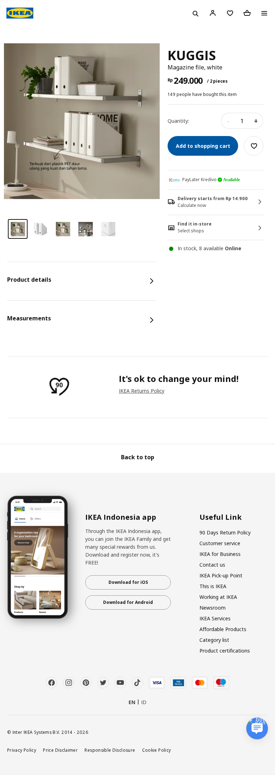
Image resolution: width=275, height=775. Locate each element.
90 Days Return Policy (225, 532)
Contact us (212, 564)
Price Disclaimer (60, 750)
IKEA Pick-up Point (220, 575)
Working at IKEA (218, 597)
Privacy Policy (21, 750)
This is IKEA (212, 586)
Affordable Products (222, 629)
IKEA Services (215, 618)
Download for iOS (128, 582)
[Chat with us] (257, 728)
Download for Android (128, 602)
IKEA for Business (220, 554)
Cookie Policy (156, 750)
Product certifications (224, 650)
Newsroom (212, 607)
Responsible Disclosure (110, 750)
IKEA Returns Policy (141, 390)
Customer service (219, 543)
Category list (214, 639)
